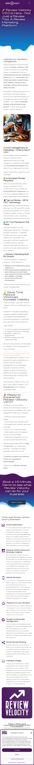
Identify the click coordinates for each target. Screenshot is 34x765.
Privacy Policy (21, 762)
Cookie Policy (12, 762)
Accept (17, 750)
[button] (31, 733)
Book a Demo (17, 502)
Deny (17, 754)
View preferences (17, 759)
